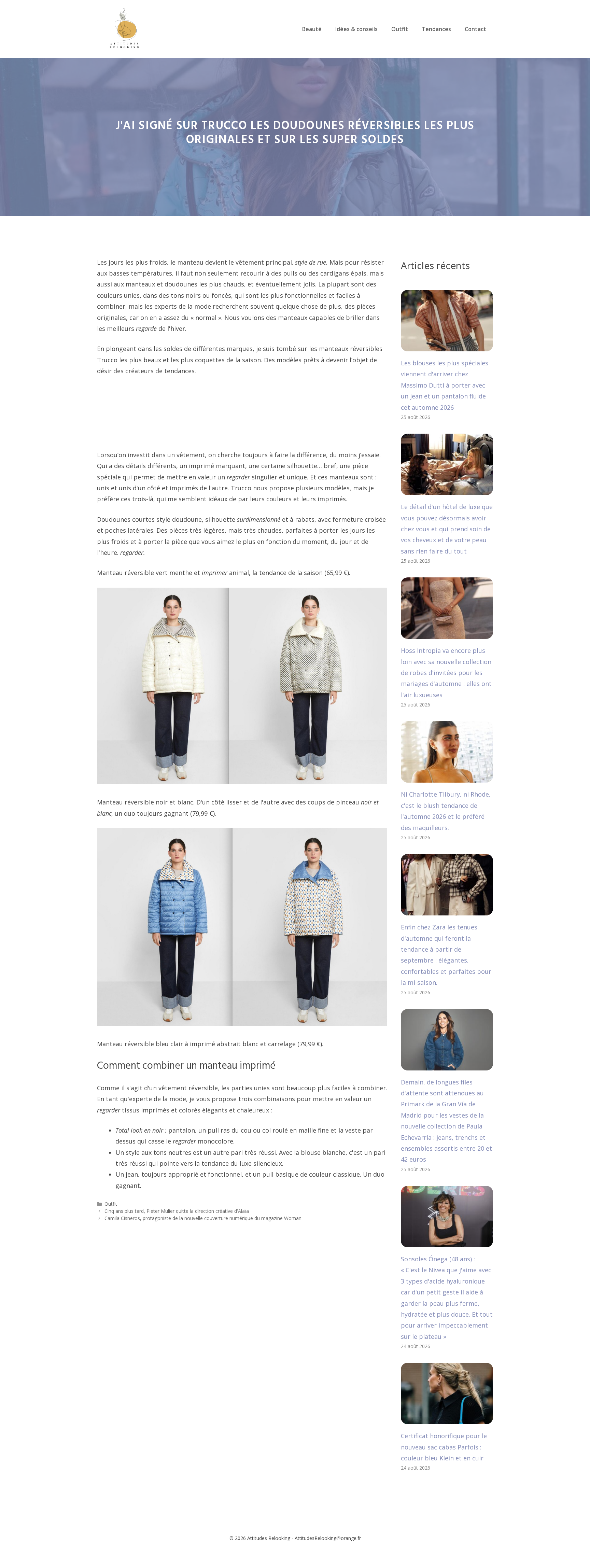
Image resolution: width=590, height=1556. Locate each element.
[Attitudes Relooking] (124, 28)
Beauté (312, 29)
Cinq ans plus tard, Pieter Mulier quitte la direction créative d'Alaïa (176, 1211)
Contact (475, 29)
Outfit (399, 29)
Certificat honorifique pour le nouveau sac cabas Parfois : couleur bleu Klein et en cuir (444, 1447)
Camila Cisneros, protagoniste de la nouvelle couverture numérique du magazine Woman (202, 1218)
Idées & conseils (356, 29)
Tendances (436, 29)
